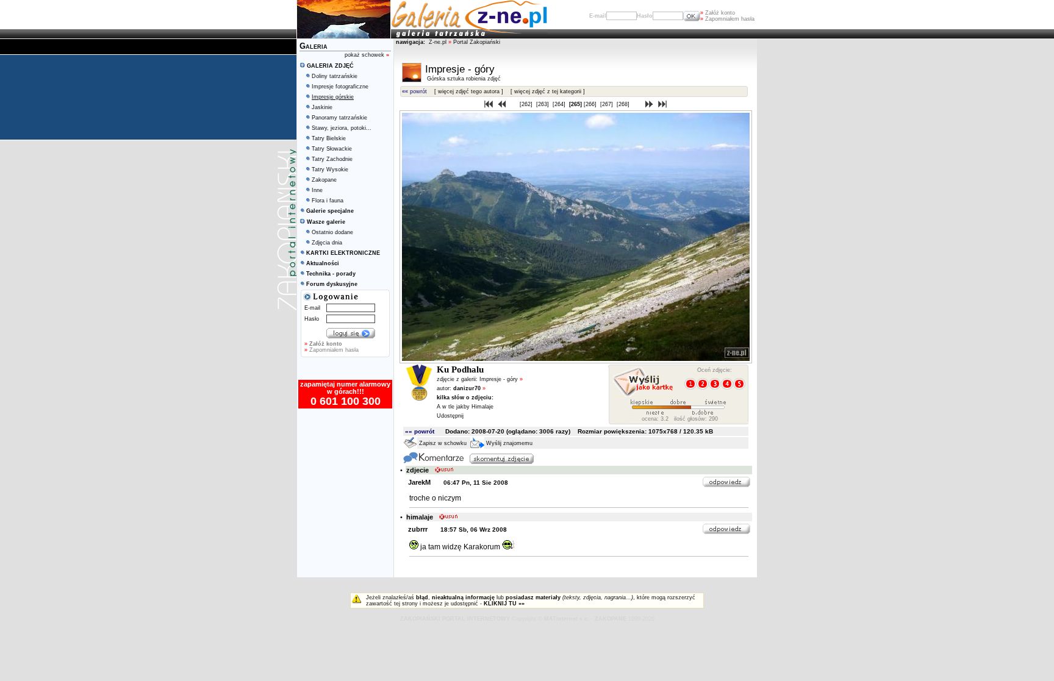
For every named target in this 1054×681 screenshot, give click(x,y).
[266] (591, 104)
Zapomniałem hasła (727, 19)
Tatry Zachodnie (332, 159)
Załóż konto (717, 13)
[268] (624, 104)
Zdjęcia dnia (327, 243)
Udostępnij (450, 416)
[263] (543, 104)
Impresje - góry (501, 379)
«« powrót (414, 91)
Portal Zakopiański (476, 42)
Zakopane (324, 180)
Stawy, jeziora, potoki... (341, 128)
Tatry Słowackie (332, 149)
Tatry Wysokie (330, 169)
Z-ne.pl (438, 42)
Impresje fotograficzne (340, 87)
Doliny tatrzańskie (334, 76)
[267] (607, 104)
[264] (560, 104)
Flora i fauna (327, 201)
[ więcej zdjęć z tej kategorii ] (548, 91)
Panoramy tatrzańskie (339, 118)
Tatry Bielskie (329, 138)
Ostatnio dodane (332, 232)
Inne (317, 190)
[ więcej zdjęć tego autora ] (468, 91)
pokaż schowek (367, 55)
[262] (527, 104)
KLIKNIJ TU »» (504, 604)
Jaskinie (322, 107)
